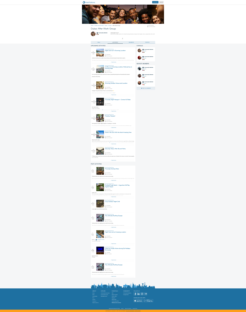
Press (93, 297)
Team (93, 294)
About (93, 293)
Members (131, 42)
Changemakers (126, 294)
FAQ (112, 293)
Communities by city (104, 294)
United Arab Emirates (99, 25)
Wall (99, 42)
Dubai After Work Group (109, 49)
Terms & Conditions (128, 308)
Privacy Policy (135, 308)
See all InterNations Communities (133, 310)
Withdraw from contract (116, 302)
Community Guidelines (127, 293)
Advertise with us (95, 302)
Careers (93, 299)
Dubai (106, 25)
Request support (115, 294)
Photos (147, 42)
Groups (110, 25)
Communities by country (105, 293)
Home (92, 25)
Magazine (113, 297)
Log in (161, 2)
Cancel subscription (115, 301)
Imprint (122, 308)
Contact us (94, 301)
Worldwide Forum (104, 296)
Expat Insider (114, 299)
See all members (147, 88)
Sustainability (94, 296)
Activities (115, 42)
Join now (155, 2)
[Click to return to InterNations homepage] (89, 2)
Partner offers (114, 296)
